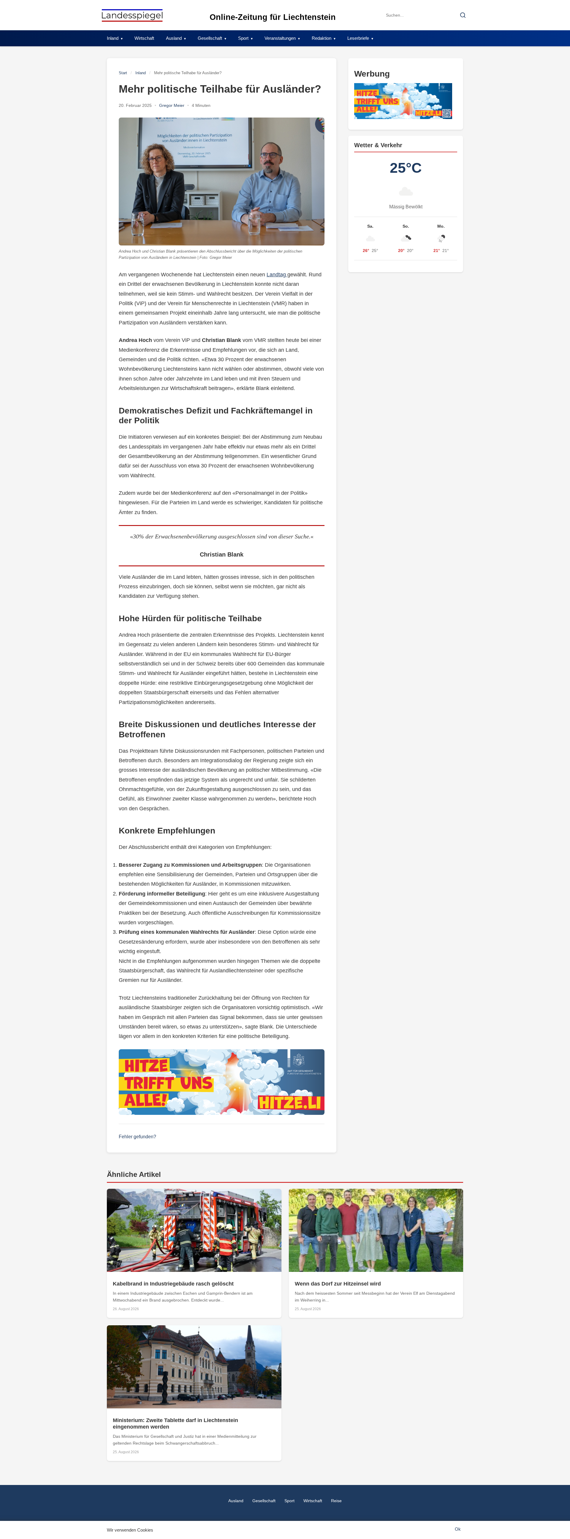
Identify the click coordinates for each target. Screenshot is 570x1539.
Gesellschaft (210, 38)
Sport (243, 38)
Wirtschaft (144, 38)
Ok (458, 1529)
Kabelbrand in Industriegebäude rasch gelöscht (173, 1284)
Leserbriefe (358, 38)
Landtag (277, 275)
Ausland (174, 38)
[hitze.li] (221, 1082)
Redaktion (321, 38)
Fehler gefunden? (137, 1136)
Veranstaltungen (280, 38)
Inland (112, 38)
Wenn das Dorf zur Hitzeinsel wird (338, 1284)
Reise (336, 1500)
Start (123, 73)
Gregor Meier (171, 105)
